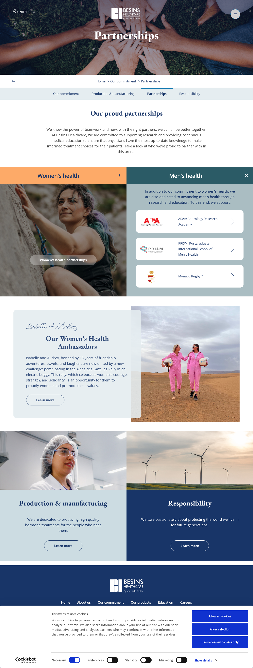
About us (84, 602)
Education (165, 602)
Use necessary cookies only (220, 642)
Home (101, 81)
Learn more (45, 400)
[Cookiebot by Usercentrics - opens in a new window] (25, 660)
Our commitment (123, 81)
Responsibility (189, 94)
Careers (186, 602)
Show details (203, 660)
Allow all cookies (220, 616)
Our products (141, 602)
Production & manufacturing (113, 94)
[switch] (112, 660)
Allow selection (220, 629)
